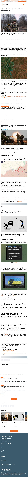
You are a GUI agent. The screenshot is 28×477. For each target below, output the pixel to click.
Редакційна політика (3, 460)
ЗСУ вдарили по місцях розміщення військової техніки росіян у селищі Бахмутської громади (12, 390)
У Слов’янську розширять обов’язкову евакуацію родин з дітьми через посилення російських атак (12, 387)
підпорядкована (10, 293)
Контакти (2, 459)
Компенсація (2, 450)
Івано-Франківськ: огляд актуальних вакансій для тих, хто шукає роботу (13, 374)
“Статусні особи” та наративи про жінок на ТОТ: (11, 353)
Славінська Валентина (5, 129)
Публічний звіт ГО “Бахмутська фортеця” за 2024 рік (7, 464)
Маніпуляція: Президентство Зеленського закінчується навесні (13, 351)
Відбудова (2, 451)
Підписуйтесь (8, 117)
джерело (15, 262)
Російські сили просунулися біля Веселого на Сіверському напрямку (6, 424)
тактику (17, 330)
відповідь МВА (20, 201)
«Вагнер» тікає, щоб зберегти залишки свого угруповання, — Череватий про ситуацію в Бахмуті (13, 97)
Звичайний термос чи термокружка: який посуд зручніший (10, 378)
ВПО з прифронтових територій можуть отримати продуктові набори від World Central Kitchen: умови (14, 382)
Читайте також (4, 410)
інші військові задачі (4, 103)
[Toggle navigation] (26, 4)
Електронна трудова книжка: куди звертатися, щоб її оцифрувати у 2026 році (13, 366)
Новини (2, 447)
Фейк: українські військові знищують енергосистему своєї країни (18, 424)
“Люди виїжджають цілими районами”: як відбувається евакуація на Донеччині (14, 395)
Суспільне (6, 334)
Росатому (2, 295)
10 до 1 (4, 197)
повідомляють (5, 152)
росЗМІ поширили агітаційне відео (8, 350)
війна (1, 206)
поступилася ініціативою (5, 106)
